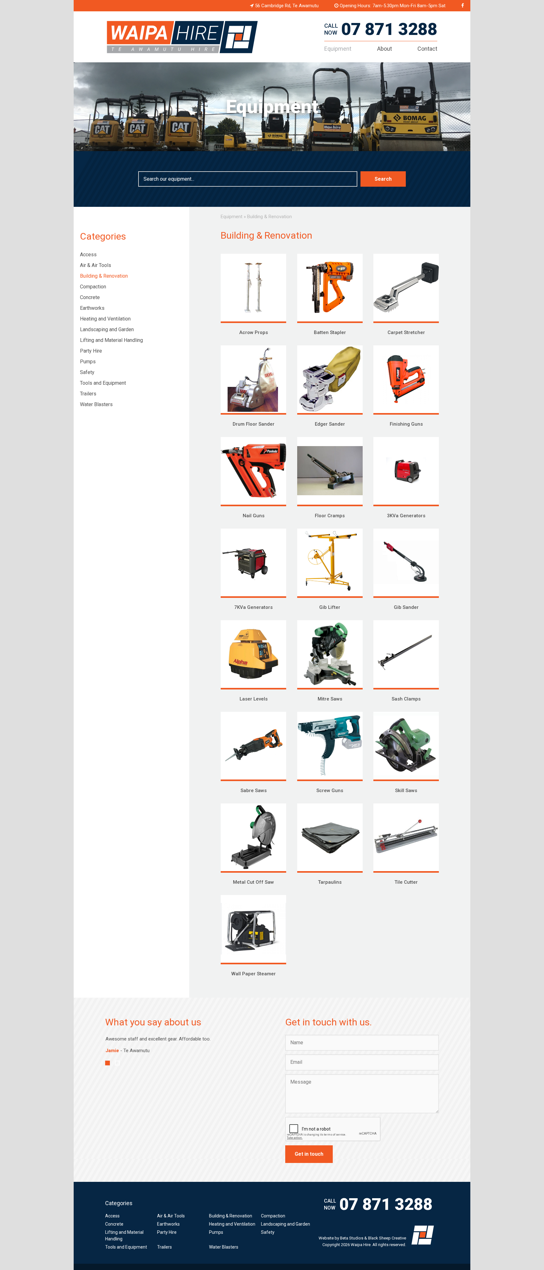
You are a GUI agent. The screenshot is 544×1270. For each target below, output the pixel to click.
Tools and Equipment (103, 383)
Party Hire (91, 351)
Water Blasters (96, 404)
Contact (427, 48)
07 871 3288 (389, 29)
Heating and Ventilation (105, 319)
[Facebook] (462, 6)
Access (88, 255)
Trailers (88, 394)
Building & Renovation (104, 276)
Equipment (337, 48)
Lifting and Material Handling (111, 340)
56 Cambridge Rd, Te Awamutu (286, 6)
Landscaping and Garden (107, 329)
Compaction (93, 287)
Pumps (88, 362)
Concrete (90, 297)
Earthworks (92, 308)
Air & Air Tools (95, 265)
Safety (87, 372)
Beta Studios (351, 1238)
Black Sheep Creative (387, 1238)
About (384, 48)
